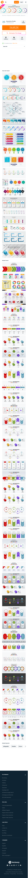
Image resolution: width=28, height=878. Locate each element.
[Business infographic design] (13, 227)
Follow (23, 22)
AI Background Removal (7, 825)
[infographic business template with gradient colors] (13, 264)
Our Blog (4, 863)
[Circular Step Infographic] (9, 307)
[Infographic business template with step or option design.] (13, 199)
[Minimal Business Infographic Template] (13, 172)
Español (4, 875)
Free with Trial (14, 27)
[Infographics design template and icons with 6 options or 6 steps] (13, 698)
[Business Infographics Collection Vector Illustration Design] (5, 235)
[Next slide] (22, 776)
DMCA (3, 837)
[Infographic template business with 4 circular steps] (5, 182)
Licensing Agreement (7, 835)
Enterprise (4, 815)
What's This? (15, 43)
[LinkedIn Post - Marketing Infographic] (6, 297)
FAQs (3, 855)
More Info (5, 46)
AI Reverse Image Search (8, 822)
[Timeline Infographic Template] (13, 319)
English (4, 873)
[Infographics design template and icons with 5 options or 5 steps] (13, 280)
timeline (14, 776)
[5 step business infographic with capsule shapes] (13, 210)
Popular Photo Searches (7, 845)
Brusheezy (4, 808)
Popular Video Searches (7, 847)
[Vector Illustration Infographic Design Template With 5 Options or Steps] (13, 150)
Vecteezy (4, 810)
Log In (21, 2)
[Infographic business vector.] (10, 241)
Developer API (5, 820)
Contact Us (4, 858)
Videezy (4, 812)
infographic (6, 776)
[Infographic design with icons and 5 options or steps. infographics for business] (13, 128)
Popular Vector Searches (7, 842)
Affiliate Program (6, 840)
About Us (4, 860)
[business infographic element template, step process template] (13, 78)
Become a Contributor (7, 865)
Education (4, 817)
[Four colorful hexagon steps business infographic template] (10, 189)
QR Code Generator (6, 827)
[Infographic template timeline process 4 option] (13, 289)
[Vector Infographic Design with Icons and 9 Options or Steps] (13, 219)
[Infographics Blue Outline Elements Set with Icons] (13, 109)
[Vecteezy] (2, 2)
